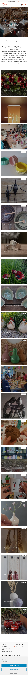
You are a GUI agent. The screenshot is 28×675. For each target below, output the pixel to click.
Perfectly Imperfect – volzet (10, 197)
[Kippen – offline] (14, 325)
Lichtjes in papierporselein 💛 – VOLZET (13, 117)
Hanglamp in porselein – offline (11, 547)
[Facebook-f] (16, 1)
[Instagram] (18, 1)
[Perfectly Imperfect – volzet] (14, 190)
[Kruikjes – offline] (14, 352)
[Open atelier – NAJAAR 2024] (14, 136)
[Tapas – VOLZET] (14, 217)
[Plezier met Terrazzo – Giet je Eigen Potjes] (14, 163)
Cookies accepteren (14, 665)
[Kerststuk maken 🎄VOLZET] (14, 83)
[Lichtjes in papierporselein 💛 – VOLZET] (14, 110)
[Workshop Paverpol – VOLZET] (14, 406)
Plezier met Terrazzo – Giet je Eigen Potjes (13, 171)
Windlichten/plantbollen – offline (11, 628)
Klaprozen (6, 278)
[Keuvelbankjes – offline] (14, 567)
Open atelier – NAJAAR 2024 (10, 144)
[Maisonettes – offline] (14, 459)
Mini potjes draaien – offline (10, 520)
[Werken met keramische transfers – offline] (14, 486)
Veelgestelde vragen (6, 655)
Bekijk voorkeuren (14, 669)
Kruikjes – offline (8, 359)
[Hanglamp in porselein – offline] (14, 540)
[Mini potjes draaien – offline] (14, 513)
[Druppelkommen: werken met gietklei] (14, 298)
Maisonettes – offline (9, 467)
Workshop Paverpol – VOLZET (11, 413)
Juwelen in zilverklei (8, 251)
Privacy (15, 673)
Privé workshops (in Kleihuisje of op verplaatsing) (12, 385)
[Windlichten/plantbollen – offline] (14, 621)
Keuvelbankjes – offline (9, 574)
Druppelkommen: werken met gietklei (13, 305)
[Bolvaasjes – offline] (14, 594)
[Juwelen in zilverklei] (14, 244)
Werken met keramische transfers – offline (13, 493)
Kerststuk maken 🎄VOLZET (10, 90)
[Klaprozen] (14, 271)
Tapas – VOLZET (7, 224)
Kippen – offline (7, 332)
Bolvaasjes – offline (8, 601)
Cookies (11, 673)
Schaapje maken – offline (9, 440)
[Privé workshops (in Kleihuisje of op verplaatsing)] (14, 379)
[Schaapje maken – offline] (14, 432)
